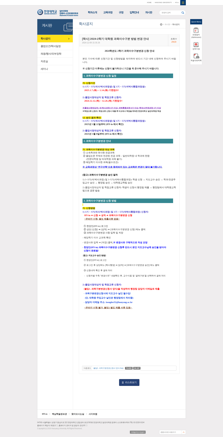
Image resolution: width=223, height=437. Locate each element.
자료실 (44, 61)
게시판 (148, 12)
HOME (149, 2)
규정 (121, 12)
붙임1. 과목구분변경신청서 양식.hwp (108, 368)
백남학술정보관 (59, 414)
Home (161, 24)
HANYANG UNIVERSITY (163, 2)
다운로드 (87, 368)
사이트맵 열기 (183, 2)
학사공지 (176, 24)
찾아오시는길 (77, 414)
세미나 (44, 68)
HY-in (177, 2)
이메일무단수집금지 (138, 432)
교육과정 (107, 12)
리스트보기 (131, 382)
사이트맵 (93, 414)
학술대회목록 (196, 60)
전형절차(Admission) (196, 36)
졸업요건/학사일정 (51, 46)
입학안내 (134, 12)
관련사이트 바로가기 (168, 432)
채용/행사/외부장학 (51, 53)
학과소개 (92, 12)
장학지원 (196, 49)
